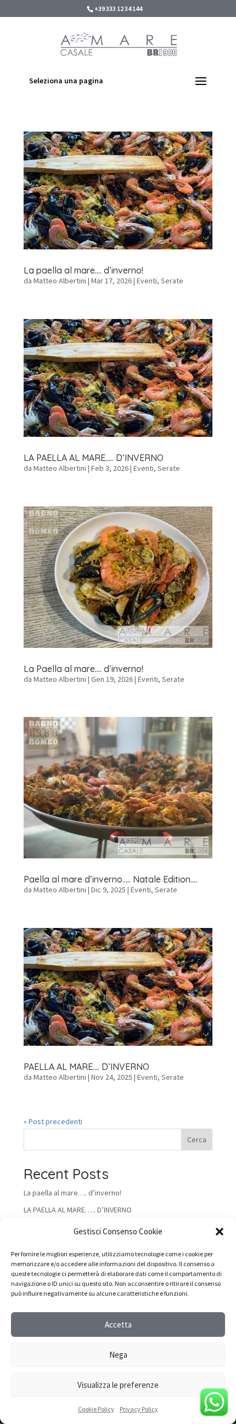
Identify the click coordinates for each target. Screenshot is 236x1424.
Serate (172, 281)
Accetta (118, 1324)
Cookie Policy (96, 1409)
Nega (118, 1354)
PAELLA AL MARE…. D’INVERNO (86, 1066)
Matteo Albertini (59, 281)
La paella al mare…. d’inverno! (83, 270)
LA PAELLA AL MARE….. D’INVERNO (94, 457)
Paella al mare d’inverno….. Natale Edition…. (110, 879)
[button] (219, 1231)
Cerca (196, 1139)
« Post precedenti (53, 1121)
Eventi (147, 281)
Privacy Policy (139, 1409)
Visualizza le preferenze (118, 1385)
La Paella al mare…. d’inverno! (83, 668)
